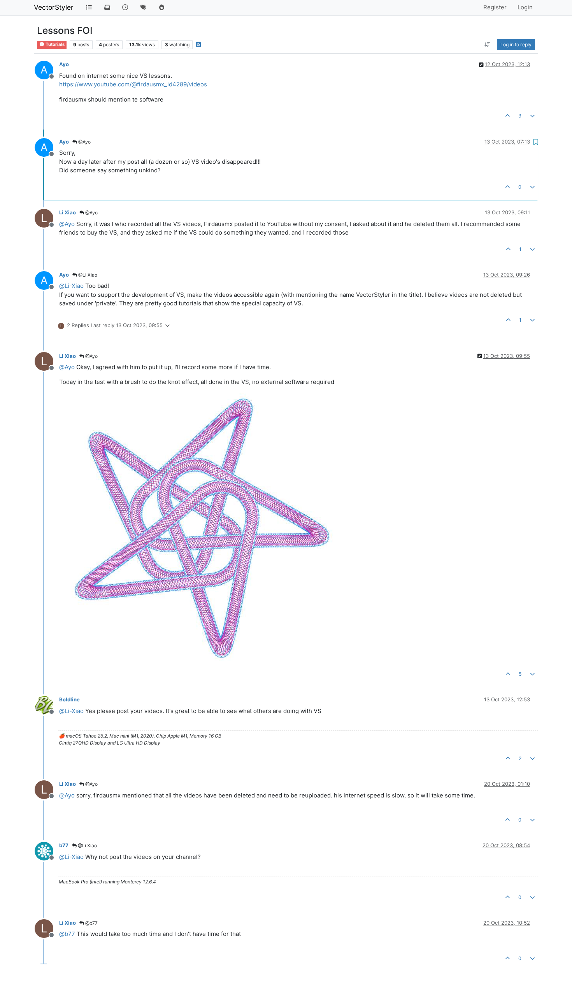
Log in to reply (516, 44)
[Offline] (47, 69)
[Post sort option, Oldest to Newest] (487, 44)
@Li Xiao (87, 275)
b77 (63, 845)
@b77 (91, 923)
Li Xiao (67, 212)
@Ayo (84, 142)
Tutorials (54, 44)
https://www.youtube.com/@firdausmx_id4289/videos (133, 84)
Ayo (64, 64)
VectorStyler (54, 7)
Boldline (69, 699)
